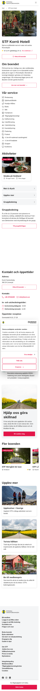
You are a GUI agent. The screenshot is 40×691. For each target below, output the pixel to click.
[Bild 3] (19, 33)
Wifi (6, 110)
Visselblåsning (7, 668)
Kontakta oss (7, 624)
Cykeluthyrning (10, 125)
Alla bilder (31, 34)
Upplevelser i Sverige (13, 508)
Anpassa (18, 367)
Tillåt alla (19, 360)
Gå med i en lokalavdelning (12, 637)
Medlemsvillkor (7, 664)
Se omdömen (26, 50)
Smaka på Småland (12, 176)
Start (3, 8)
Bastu (7, 106)
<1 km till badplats (11, 140)
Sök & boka (19, 687)
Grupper (7, 143)
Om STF (5, 647)
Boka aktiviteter (7, 634)
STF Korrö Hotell (12, 8)
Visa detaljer (28, 354)
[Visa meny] (36, 2)
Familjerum (8, 113)
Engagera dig (7, 639)
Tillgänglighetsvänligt (12, 116)
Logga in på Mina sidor (10, 620)
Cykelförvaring (10, 122)
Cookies (5, 671)
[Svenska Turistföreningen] (10, 2)
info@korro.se (24, 297)
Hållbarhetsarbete (8, 651)
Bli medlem (6, 617)
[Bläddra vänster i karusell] (32, 153)
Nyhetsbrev (6, 656)
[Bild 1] (16, 33)
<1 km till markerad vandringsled (16, 137)
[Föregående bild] (4, 23)
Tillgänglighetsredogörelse (12, 666)
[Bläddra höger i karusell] (36, 153)
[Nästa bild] (34, 23)
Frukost (7, 134)
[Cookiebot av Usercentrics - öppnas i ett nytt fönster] (27, 322)
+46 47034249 (10, 297)
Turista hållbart (10, 542)
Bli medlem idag (19, 434)
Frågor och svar (8, 627)
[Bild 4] (20, 33)
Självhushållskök (10, 100)
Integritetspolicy (8, 661)
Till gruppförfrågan (19, 226)
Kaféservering (9, 119)
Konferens (8, 147)
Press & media (7, 654)
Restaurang (9, 97)
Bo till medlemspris (12, 577)
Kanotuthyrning (10, 128)
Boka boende (7, 632)
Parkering (8, 131)
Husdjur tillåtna (10, 103)
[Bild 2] (17, 33)
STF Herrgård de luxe (12, 467)
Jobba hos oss (7, 649)
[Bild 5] (22, 33)
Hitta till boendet (20, 56)
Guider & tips (7, 641)
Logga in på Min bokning (11, 622)
